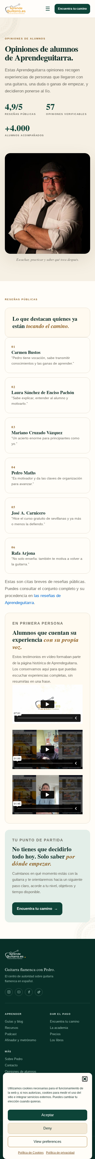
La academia (59, 1028)
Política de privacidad (60, 1152)
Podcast (11, 1034)
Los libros (57, 1040)
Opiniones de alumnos (20, 1071)
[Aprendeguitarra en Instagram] (9, 992)
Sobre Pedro (13, 1059)
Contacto (11, 1065)
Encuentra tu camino (72, 8)
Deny (47, 1128)
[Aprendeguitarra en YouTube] (19, 992)
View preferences (47, 1141)
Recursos (11, 1028)
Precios (55, 1034)
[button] (84, 1079)
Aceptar (47, 1115)
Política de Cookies (31, 1152)
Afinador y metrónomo (20, 1040)
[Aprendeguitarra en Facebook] (29, 992)
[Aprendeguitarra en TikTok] (39, 992)
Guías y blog (14, 1021)
